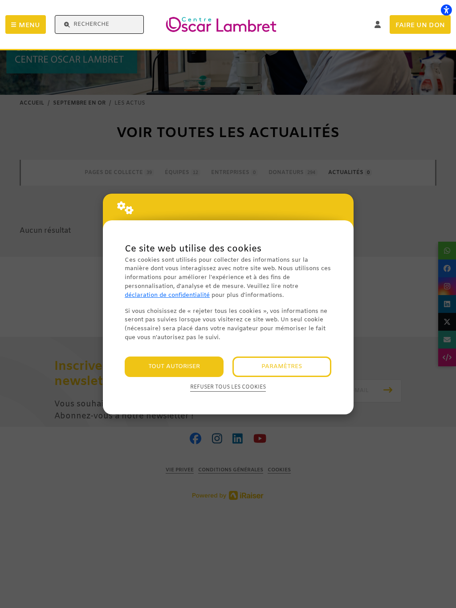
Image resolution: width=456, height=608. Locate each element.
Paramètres (281, 366)
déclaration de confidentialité (167, 295)
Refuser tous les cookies (228, 387)
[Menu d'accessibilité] (446, 9)
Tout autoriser (174, 366)
